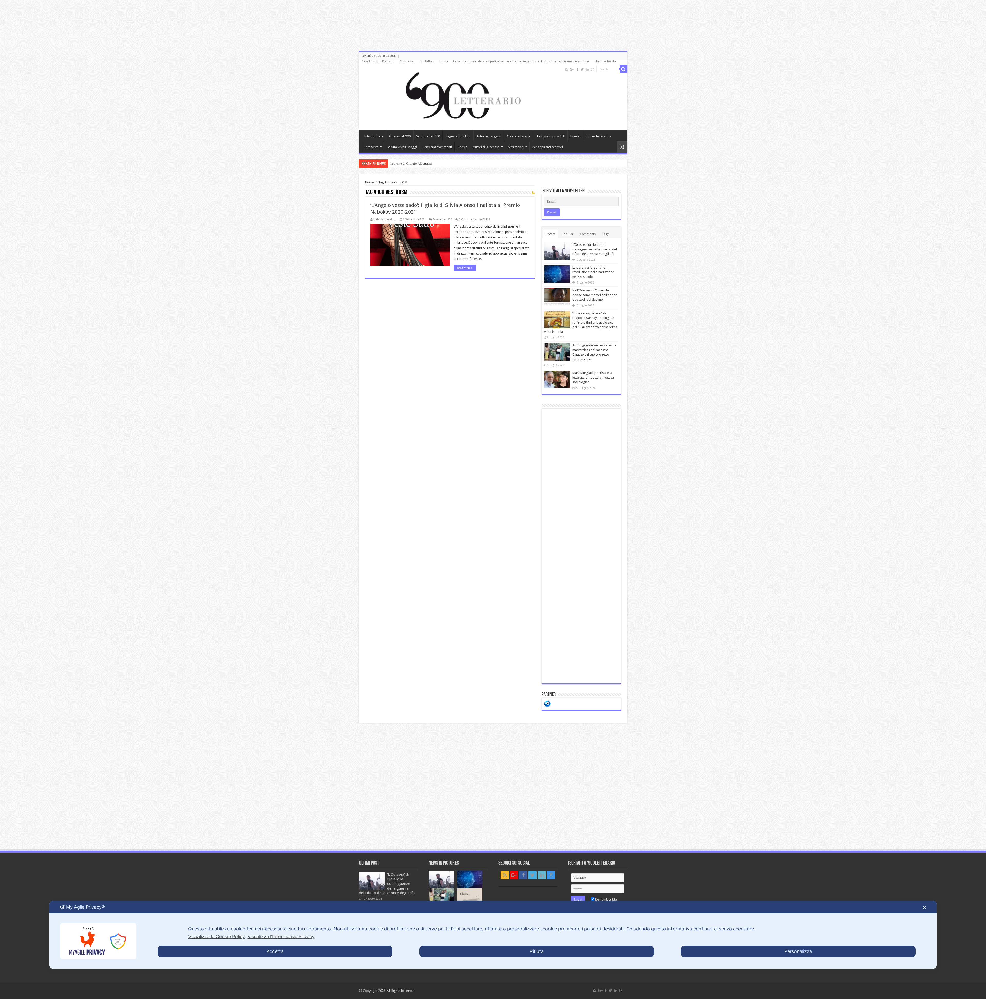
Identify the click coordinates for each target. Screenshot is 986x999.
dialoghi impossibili (550, 136)
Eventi (574, 136)
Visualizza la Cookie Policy (216, 936)
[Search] (623, 69)
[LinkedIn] (587, 69)
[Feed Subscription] (533, 193)
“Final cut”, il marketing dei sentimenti (417, 163)
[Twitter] (582, 69)
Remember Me (605, 899)
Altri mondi (516, 147)
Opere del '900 (442, 219)
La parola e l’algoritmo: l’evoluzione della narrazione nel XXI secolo (593, 272)
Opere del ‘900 (400, 136)
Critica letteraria (518, 136)
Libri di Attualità (605, 61)
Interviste (371, 147)
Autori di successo (486, 147)
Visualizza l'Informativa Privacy (281, 936)
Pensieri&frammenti (437, 147)
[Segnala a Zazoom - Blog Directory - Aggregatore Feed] (547, 703)
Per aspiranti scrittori (547, 147)
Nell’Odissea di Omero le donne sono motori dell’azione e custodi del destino (594, 294)
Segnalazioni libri (458, 136)
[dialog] (493, 935)
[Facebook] (577, 69)
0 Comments (467, 219)
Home (443, 61)
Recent (550, 234)
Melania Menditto (384, 219)
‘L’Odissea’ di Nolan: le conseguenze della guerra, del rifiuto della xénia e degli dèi (594, 249)
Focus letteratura (599, 136)
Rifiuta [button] (537, 951)
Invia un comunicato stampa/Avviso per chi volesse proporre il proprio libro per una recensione (521, 61)
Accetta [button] (275, 951)
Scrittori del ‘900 (428, 136)
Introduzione (373, 136)
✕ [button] (924, 907)
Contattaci (426, 61)
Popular (567, 234)
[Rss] (566, 69)
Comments (588, 234)
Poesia (462, 147)
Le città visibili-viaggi (402, 147)
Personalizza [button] (798, 951)
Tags (605, 234)
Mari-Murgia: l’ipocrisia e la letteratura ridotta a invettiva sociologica (593, 377)
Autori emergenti (488, 136)
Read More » (465, 268)
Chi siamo (407, 61)
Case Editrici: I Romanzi (378, 61)
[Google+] (572, 69)
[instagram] (593, 69)
